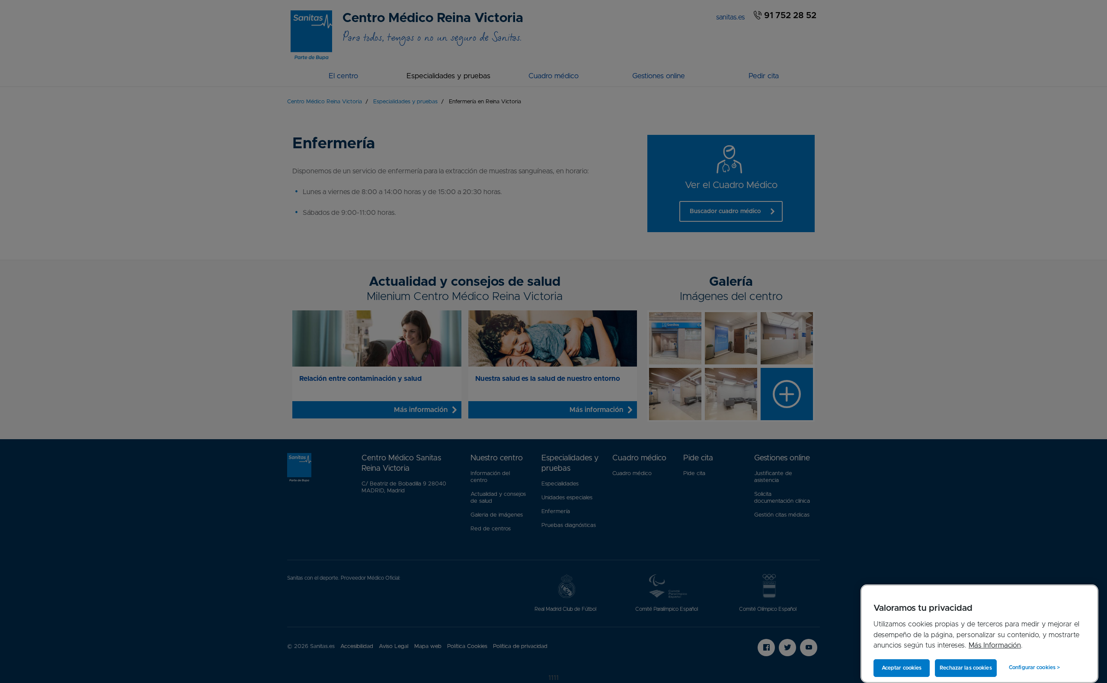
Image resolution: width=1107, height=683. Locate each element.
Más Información (995, 645)
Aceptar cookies (902, 667)
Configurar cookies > (1034, 667)
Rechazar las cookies (966, 667)
